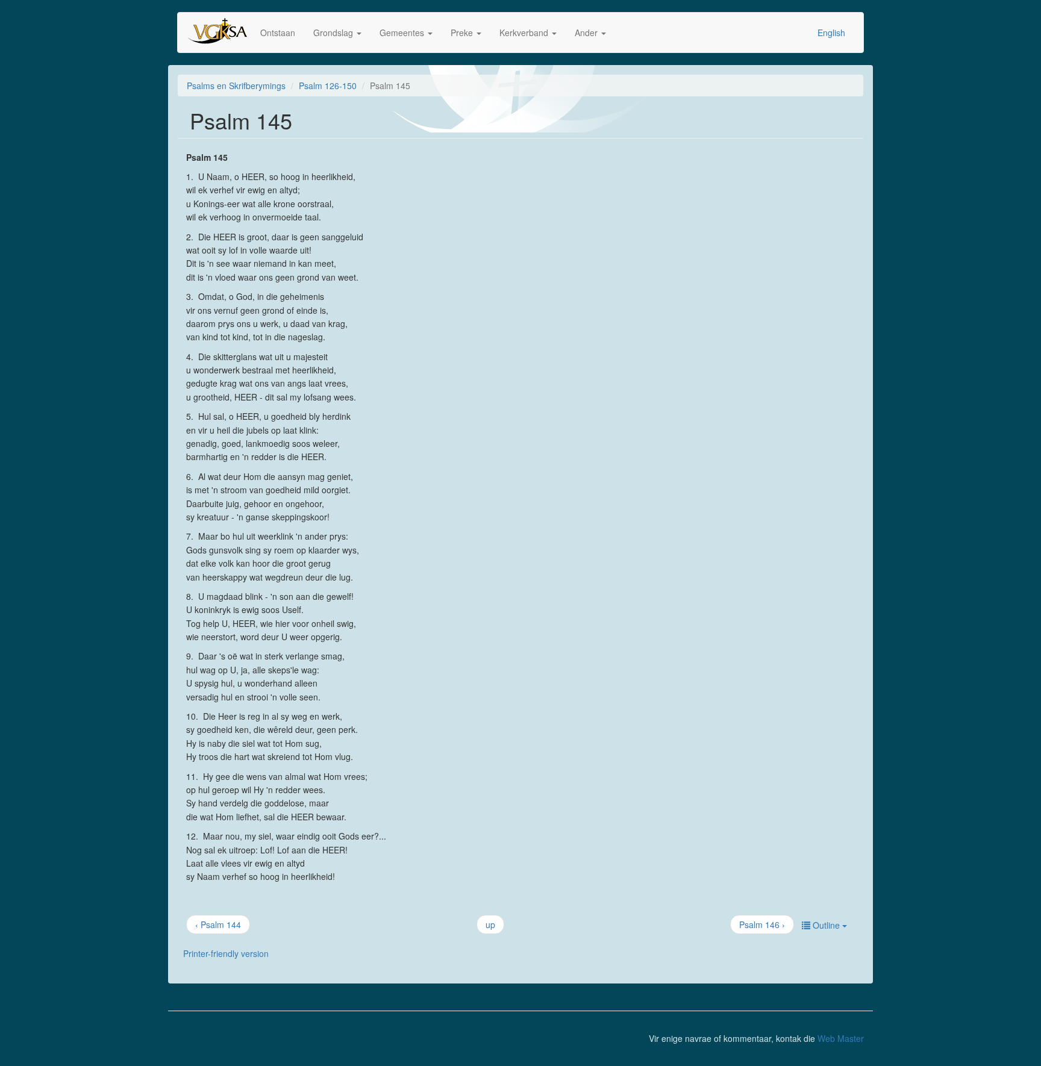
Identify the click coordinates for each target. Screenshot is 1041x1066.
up (490, 924)
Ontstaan (277, 32)
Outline (826, 925)
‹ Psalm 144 (218, 924)
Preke (463, 32)
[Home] (223, 32)
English (831, 32)
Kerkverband (525, 32)
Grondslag (334, 32)
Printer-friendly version (226, 953)
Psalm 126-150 (328, 85)
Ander (587, 32)
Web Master (840, 1038)
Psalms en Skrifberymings (236, 85)
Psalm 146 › (762, 924)
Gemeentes (403, 32)
